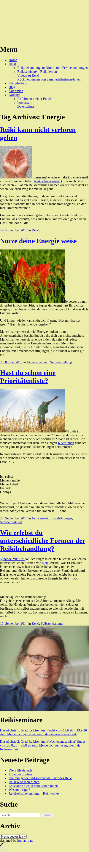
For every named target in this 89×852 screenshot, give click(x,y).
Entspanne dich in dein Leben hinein (34, 786)
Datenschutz (25, 106)
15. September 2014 (13, 623)
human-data (25, 840)
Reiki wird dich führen (24, 782)
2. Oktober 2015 (11, 362)
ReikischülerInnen (47, 181)
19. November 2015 (13, 230)
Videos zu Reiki (28, 75)
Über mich (16, 91)
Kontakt (14, 95)
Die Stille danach (20, 770)
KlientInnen (66, 443)
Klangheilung (18, 83)
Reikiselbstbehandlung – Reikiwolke (34, 793)
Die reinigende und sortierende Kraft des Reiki (40, 778)
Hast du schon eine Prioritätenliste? (28, 376)
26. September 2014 (13, 518)
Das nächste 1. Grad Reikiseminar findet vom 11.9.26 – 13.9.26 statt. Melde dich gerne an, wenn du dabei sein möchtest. (43, 732)
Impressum (24, 102)
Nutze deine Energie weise (38, 241)
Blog (12, 87)
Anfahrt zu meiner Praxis (34, 99)
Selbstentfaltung (61, 362)
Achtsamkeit (40, 518)
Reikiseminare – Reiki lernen (37, 71)
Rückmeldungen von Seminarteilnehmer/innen (49, 79)
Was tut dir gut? (19, 790)
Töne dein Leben (20, 774)
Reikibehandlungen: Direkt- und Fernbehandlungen (52, 68)
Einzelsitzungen (37, 362)
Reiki (12, 64)
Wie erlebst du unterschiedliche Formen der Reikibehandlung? (42, 540)
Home (13, 60)
